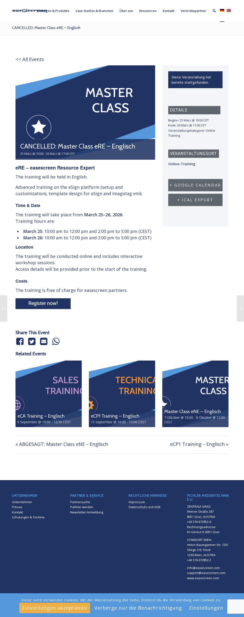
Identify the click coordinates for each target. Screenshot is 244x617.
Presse (17, 507)
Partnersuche (80, 502)
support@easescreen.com (206, 573)
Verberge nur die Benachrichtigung (138, 608)
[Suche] (214, 10)
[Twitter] (32, 341)
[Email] (44, 341)
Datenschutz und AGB (144, 507)
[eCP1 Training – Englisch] (240, 308)
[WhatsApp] (56, 341)
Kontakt (17, 512)
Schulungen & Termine (28, 517)
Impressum (137, 502)
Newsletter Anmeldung (86, 512)
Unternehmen (22, 502)
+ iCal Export (195, 199)
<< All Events (29, 59)
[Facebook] (20, 341)
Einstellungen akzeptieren (54, 608)
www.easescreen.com (203, 578)
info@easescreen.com (203, 568)
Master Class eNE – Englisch (192, 411)
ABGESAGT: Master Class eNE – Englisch (61, 444)
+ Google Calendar (195, 185)
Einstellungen (206, 608)
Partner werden (81, 507)
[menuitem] (53, 10)
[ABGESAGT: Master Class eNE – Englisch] (3, 308)
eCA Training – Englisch (41, 416)
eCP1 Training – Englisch (115, 416)
